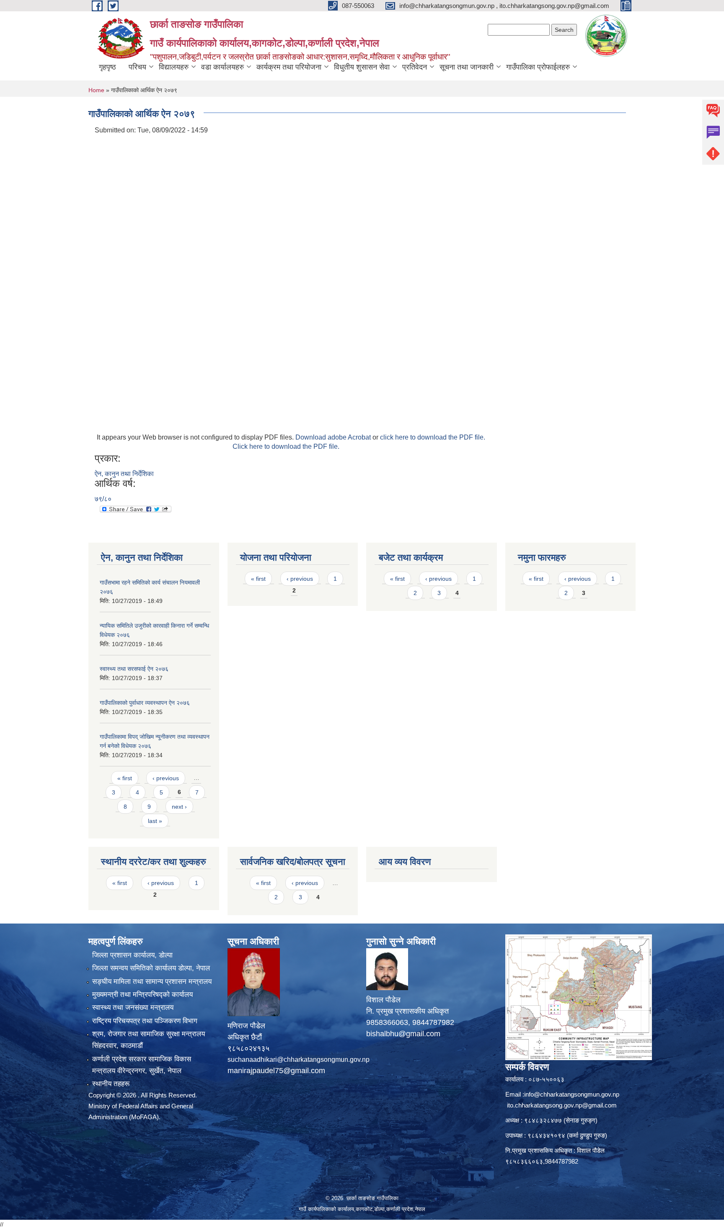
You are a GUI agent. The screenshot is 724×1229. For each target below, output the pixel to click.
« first (124, 778)
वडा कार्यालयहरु (222, 67)
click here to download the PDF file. (432, 437)
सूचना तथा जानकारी (467, 67)
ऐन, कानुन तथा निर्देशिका (124, 473)
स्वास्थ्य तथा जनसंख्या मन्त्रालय (132, 1008)
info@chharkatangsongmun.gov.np (571, 1094)
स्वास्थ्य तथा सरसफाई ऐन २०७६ (134, 668)
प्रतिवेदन (414, 67)
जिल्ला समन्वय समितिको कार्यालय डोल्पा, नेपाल (151, 968)
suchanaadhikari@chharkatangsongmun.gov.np (299, 1059)
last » (155, 821)
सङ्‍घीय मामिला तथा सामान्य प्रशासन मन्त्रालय (152, 982)
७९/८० (103, 498)
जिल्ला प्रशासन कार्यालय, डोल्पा (132, 955)
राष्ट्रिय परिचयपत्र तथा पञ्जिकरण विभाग (144, 1021)
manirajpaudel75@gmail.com (276, 1070)
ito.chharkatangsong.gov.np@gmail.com (562, 1105)
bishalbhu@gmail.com (403, 1034)
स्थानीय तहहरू (110, 1084)
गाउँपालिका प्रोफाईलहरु (538, 67)
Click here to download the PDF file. (286, 446)
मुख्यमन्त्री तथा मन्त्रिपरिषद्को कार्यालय (142, 995)
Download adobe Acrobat (333, 437)
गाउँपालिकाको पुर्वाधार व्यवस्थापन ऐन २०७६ (145, 702)
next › (179, 806)
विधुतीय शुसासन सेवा (362, 67)
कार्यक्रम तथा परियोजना (288, 67)
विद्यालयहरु (174, 67)
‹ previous (166, 778)
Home (96, 90)
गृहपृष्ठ (107, 67)
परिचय (137, 67)
